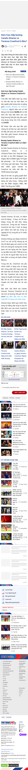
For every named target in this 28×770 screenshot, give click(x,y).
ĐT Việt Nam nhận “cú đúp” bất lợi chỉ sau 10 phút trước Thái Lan (17, 475)
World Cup (5, 686)
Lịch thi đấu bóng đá (7, 661)
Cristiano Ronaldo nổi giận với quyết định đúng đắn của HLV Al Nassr (18, 536)
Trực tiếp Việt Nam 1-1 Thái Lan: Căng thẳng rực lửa (15, 466)
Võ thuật (13, 30)
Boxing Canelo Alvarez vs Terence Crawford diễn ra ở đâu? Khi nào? (15, 84)
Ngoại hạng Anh (6, 674)
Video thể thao (6, 672)
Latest (3, 717)
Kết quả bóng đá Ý (22, 667)
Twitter (21, 727)
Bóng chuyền (22, 688)
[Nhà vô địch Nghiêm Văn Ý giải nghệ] (6, 452)
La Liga (4, 678)
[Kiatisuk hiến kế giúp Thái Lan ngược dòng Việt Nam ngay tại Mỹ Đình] (6, 501)
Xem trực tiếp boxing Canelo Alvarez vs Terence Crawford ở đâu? (15, 77)
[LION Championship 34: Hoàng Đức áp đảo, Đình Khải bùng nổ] (6, 416)
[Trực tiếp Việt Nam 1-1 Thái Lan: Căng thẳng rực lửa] (6, 466)
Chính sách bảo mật (5, 751)
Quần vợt (21, 690)
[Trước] (3, 374)
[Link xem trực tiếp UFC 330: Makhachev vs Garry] (6, 407)
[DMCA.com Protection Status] (10, 765)
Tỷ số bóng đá (6, 667)
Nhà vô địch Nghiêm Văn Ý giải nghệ (20, 450)
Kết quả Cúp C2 (22, 680)
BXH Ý (4, 703)
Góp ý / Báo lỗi (19, 392)
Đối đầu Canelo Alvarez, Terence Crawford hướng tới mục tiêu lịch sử (7, 334)
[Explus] (14, 385)
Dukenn (17, 409)
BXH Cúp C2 (5, 707)
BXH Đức (5, 709)
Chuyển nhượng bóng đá (8, 671)
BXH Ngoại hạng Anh (7, 699)
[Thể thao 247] (7, 657)
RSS (21, 729)
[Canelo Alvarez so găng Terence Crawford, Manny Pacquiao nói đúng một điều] (20, 345)
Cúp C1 (4, 676)
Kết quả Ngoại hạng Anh (22, 664)
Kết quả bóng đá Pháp (22, 677)
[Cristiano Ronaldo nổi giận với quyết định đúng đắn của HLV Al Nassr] (6, 536)
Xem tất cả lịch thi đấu (14, 379)
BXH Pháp (5, 711)
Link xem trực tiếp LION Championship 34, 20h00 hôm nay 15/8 (20, 424)
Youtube (22, 724)
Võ (19, 695)
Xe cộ (20, 693)
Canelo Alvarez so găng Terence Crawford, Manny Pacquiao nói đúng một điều (20, 356)
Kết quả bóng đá (6, 663)
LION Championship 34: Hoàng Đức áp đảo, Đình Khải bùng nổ (19, 415)
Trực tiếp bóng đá (7, 669)
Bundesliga (5, 682)
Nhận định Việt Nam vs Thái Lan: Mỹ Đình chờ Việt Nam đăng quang (15, 484)
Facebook (22, 726)
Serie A (4, 680)
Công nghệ (8, 717)
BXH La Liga (5, 701)
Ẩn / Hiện (23, 71)
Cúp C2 (4, 692)
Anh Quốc (17, 419)
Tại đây (11, 753)
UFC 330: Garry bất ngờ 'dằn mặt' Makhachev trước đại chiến (19, 433)
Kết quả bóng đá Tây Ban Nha (22, 671)
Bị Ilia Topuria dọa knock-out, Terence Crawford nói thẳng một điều (20, 334)
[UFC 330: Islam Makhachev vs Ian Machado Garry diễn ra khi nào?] (6, 443)
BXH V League (6, 713)
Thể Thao (9, 30)
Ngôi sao (5, 610)
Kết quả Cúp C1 (22, 661)
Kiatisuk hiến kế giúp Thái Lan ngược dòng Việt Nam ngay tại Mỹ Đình (15, 501)
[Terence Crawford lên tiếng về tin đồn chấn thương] (7, 345)
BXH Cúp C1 (5, 705)
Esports (21, 692)
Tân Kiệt (17, 428)
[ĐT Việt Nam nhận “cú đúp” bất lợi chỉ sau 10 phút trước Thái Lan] (6, 474)
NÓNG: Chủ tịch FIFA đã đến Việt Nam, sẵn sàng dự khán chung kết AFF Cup (18, 493)
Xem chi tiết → (22, 367)
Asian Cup (5, 690)
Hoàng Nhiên (24, 502)
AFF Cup (4, 695)
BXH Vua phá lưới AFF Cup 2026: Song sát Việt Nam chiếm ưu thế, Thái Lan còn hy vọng (16, 510)
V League (5, 684)
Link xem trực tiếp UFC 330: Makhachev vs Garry (20, 405)
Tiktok (21, 731)
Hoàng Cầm (24, 466)
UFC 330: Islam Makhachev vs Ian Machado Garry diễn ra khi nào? (19, 442)
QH (26, 493)
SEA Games (5, 693)
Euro (4, 688)
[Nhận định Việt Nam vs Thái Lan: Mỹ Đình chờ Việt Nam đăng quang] (6, 483)
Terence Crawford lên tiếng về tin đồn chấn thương (6, 354)
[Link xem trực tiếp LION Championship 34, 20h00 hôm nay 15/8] (6, 425)
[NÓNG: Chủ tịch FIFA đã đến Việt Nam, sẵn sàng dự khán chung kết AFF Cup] (6, 492)
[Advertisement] (14, 15)
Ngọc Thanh (24, 484)
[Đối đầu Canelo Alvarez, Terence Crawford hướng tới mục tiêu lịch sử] (7, 323)
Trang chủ (3, 30)
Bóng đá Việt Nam (7, 697)
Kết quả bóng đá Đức (22, 674)
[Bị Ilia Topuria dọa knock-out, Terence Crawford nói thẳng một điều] (20, 323)
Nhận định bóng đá (7, 665)
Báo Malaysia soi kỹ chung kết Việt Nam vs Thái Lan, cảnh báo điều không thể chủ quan (15, 528)
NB (26, 537)
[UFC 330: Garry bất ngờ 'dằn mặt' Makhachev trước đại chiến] (6, 434)
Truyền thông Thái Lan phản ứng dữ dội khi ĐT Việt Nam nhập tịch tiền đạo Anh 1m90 (18, 519)
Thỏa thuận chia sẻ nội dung (7, 749)
